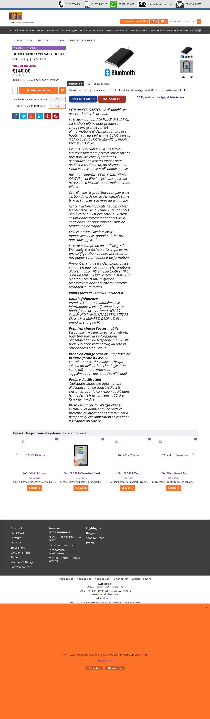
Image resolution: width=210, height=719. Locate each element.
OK (57, 99)
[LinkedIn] (39, 116)
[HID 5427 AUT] (186, 66)
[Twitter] (23, 116)
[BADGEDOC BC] (33, 16)
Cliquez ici (34, 487)
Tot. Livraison (18, 75)
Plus (88, 83)
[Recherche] (199, 21)
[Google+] (31, 116)
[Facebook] (15, 116)
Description (75, 83)
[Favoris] (62, 90)
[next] (199, 30)
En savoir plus (105, 660)
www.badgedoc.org (109, 593)
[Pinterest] (55, 116)
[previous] (196, 30)
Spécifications (101, 83)
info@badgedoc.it (108, 598)
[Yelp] (47, 116)
